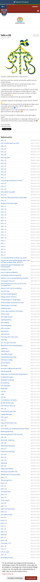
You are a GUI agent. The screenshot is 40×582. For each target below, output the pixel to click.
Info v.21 (3, 206)
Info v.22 (3, 200)
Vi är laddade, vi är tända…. (9, 400)
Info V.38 (3, 443)
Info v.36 (3, 163)
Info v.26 (3, 183)
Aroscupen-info (5, 492)
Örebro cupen (5, 314)
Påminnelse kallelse (7, 469)
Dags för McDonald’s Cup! (9, 423)
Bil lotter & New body (7, 403)
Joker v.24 (4, 494)
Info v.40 (3, 149)
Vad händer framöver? (8, 281)
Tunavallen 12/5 (6, 543)
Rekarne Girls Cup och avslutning (11, 288)
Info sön (3, 397)
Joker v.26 (4, 483)
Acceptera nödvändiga (15, 578)
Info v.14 (3, 226)
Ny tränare (4, 365)
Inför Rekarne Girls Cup (8, 406)
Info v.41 (3, 146)
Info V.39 (3, 437)
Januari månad (5, 363)
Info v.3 (3, 255)
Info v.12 (3, 232)
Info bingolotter (5, 386)
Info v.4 (3, 252)
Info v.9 (3, 241)
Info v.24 (3, 189)
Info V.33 (3, 466)
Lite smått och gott (6, 317)
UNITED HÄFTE (5, 351)
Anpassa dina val (7, 574)
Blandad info (5, 331)
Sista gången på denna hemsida (11, 275)
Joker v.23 (4, 506)
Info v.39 (3, 152)
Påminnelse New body (8, 451)
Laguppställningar (6, 414)
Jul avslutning (5, 383)
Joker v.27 (4, 477)
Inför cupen (4, 417)
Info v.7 (3, 243)
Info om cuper (5, 552)
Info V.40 (3, 426)
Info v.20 (3, 209)
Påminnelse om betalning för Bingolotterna (14, 374)
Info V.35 (3, 457)
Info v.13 (3, 229)
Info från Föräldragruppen (9, 294)
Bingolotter (4, 388)
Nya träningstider (6, 325)
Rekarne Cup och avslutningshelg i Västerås (14, 278)
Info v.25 (6, 35)
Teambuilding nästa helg (8, 357)
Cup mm (3, 391)
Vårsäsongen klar (6, 480)
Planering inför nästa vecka (9, 337)
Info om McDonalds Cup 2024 (10, 143)
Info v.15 (3, 223)
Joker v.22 (4, 512)
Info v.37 (3, 160)
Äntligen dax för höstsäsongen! (10, 474)
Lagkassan (4, 348)
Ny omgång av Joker (7, 557)
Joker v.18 (4, 540)
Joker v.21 (4, 520)
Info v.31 (3, 177)
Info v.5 (3, 249)
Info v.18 (3, 215)
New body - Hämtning (7, 440)
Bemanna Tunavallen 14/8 (9, 471)
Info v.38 (3, 155)
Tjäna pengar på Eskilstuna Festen (11, 180)
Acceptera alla (31, 578)
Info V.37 (3, 449)
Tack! (2, 394)
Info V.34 (3, 460)
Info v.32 (3, 175)
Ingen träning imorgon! (8, 509)
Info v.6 (3, 246)
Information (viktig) (6, 360)
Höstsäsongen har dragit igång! (10, 300)
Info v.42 (3, 140)
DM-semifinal (5, 322)
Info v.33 (3, 172)
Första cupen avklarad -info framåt (11, 311)
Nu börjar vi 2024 (6, 269)
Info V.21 (3, 526)
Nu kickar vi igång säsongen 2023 (11, 368)
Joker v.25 (4, 489)
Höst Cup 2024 (5, 157)
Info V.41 (3, 420)
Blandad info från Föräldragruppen (12, 345)
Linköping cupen (6, 308)
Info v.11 (3, 235)
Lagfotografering (6, 320)
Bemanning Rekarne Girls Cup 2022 (12, 434)
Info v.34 (3, 169)
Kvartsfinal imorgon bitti (8, 411)
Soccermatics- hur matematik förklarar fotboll (15, 429)
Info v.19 (3, 212)
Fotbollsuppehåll (6, 371)
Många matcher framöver (9, 297)
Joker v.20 (4, 523)
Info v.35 (3, 166)
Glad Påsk (4, 340)
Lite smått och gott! (6, 354)
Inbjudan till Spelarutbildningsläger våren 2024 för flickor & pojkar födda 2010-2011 (15, 261)
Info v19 (3, 537)
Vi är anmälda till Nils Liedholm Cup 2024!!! (13, 258)
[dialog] (20, 570)
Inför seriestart (5, 328)
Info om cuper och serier (8, 343)
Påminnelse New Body (8, 446)
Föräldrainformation (7, 377)
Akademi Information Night (9, 203)
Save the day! (5, 291)
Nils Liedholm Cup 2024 (8, 192)
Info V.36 (3, 454)
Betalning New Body (7, 431)
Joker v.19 (4, 532)
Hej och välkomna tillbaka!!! (9, 272)
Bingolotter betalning (7, 380)
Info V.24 (3, 503)
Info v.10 (3, 238)
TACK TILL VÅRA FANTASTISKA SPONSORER (14, 198)
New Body (4, 463)
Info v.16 (3, 220)
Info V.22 (3, 517)
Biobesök (4, 535)
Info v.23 (3, 195)
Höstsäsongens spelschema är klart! (12, 302)
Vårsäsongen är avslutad (9, 305)
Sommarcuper (5, 334)
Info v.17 (3, 218)
